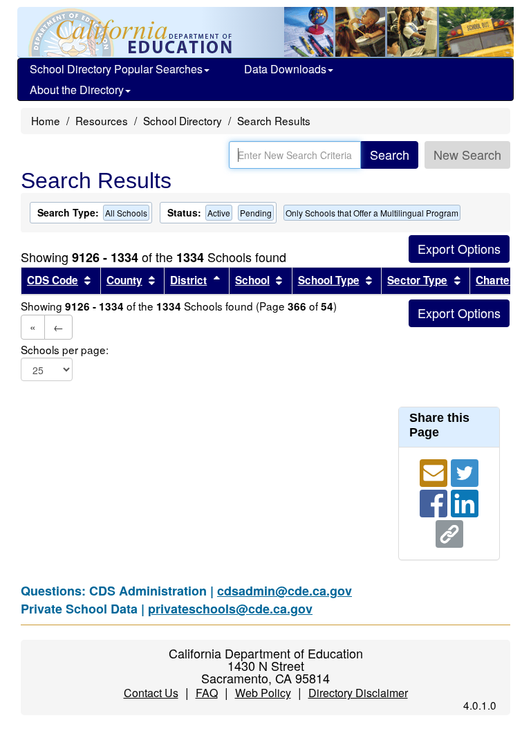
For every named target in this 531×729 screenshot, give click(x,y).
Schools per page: (65, 349)
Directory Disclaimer (358, 693)
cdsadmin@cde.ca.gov (284, 591)
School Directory (182, 120)
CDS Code (52, 280)
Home (45, 120)
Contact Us (151, 693)
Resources (101, 120)
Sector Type (417, 280)
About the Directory (77, 90)
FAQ (207, 693)
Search (389, 154)
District (188, 280)
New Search (467, 154)
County (124, 280)
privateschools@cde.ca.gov (230, 609)
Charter (495, 280)
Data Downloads (285, 69)
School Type (329, 280)
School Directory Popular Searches (116, 69)
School (252, 280)
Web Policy (263, 693)
